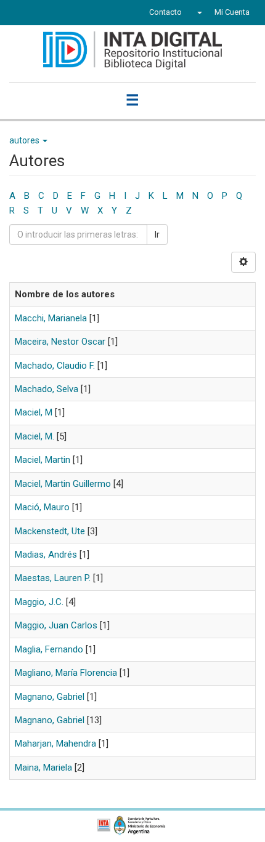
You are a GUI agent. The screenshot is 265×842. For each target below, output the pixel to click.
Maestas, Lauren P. (53, 577)
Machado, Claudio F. (55, 365)
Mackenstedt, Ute (50, 531)
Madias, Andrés (46, 554)
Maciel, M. (34, 436)
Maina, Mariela (43, 767)
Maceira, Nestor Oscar (60, 341)
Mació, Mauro (42, 507)
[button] (198, 12)
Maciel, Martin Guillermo (63, 483)
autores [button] (25, 140)
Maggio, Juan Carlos (56, 625)
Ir (157, 234)
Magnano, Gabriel (49, 696)
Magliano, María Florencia (66, 672)
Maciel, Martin (42, 459)
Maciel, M (33, 412)
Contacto (165, 12)
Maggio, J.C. (39, 601)
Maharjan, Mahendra (55, 743)
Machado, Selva (46, 389)
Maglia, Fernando (49, 649)
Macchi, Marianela (51, 318)
